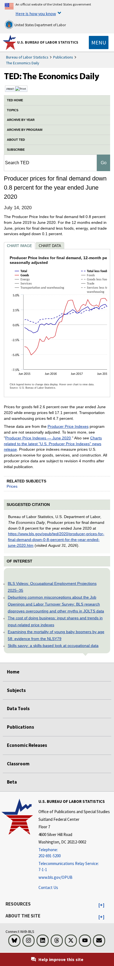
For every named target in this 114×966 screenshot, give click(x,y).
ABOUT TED (16, 139)
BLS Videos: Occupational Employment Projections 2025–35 (52, 587)
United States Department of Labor (40, 25)
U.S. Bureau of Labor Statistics (47, 42)
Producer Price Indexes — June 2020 (38, 438)
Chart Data (50, 246)
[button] (101, 905)
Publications (63, 57)
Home (13, 672)
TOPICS (12, 110)
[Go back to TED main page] (57, 77)
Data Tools (18, 708)
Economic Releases (27, 745)
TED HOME (15, 100)
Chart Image (19, 246)
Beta (12, 782)
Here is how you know (35, 13)
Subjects (16, 690)
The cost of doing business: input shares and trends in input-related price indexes (55, 621)
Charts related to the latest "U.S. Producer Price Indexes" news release (53, 444)
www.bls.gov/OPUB (55, 877)
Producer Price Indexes (68, 426)
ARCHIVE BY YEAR (21, 119)
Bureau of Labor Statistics (27, 57)
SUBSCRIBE (16, 149)
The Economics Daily (22, 62)
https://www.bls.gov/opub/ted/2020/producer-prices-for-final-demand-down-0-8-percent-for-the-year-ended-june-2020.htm (56, 540)
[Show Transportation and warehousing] (40, 292)
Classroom (18, 764)
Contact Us (48, 887)
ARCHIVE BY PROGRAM (24, 129)
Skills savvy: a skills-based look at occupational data (53, 645)
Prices (12, 486)
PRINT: (10, 89)
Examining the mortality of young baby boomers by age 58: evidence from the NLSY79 (56, 635)
